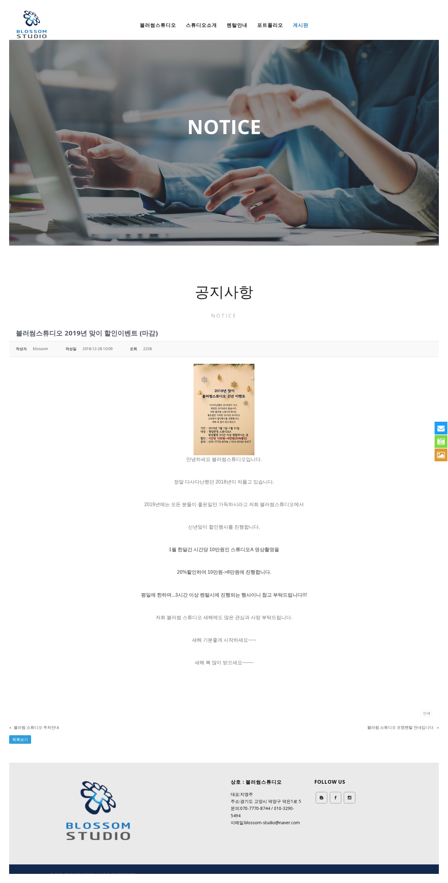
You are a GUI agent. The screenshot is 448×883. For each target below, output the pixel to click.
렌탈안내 (237, 25)
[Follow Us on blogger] (321, 797)
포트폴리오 (270, 25)
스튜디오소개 (201, 25)
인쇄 (426, 713)
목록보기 (20, 739)
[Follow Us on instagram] (349, 797)
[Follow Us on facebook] (335, 797)
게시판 (300, 25)
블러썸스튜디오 (158, 25)
